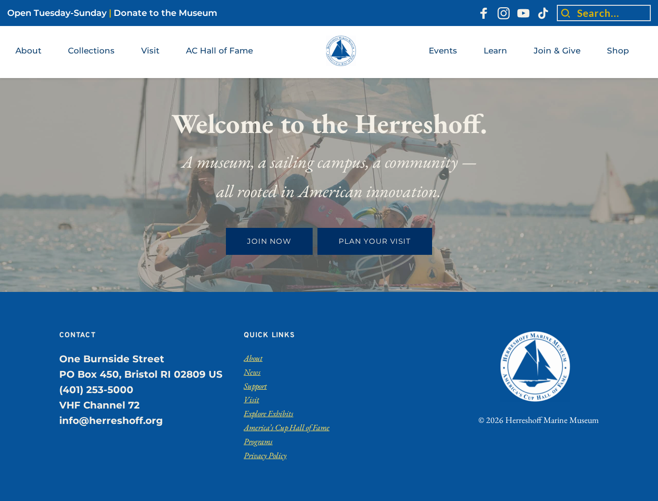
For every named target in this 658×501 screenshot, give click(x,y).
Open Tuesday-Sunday (56, 13)
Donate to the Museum (165, 13)
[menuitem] (28, 51)
